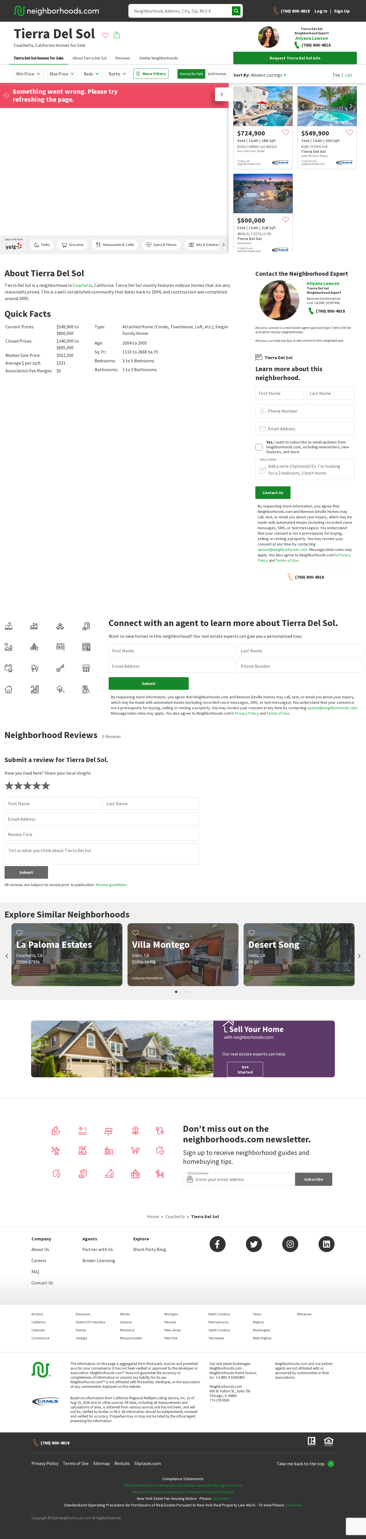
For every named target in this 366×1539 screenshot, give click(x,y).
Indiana (126, 1322)
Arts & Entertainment (212, 244)
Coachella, (24, 45)
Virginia (258, 1322)
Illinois (125, 1314)
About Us (40, 1249)
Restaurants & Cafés (118, 244)
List (348, 75)
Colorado (38, 1330)
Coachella (82, 285)
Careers (38, 1260)
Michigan (171, 1314)
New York (171, 1338)
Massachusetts (131, 1338)
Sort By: (241, 75)
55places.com (147, 1463)
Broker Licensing (98, 1260)
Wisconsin (304, 1314)
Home (153, 1216)
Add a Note (268, 459)
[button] (222, 94)
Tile (336, 75)
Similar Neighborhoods (158, 58)
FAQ (35, 1271)
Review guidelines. (112, 884)
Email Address (281, 428)
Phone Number (283, 411)
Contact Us (42, 1283)
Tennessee (216, 1338)
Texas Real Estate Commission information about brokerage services (183, 1485)
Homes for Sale (191, 73)
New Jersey (172, 1330)
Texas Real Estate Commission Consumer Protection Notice (183, 1491)
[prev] (239, 106)
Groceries (76, 244)
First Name (270, 393)
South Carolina (219, 1330)
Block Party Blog (149, 1249)
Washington (261, 1330)
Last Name (320, 393)
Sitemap (101, 1463)
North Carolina (219, 1314)
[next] (287, 106)
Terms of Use (287, 560)
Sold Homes (217, 73)
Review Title (20, 834)
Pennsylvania (218, 1322)
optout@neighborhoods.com (282, 549)
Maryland (127, 1330)
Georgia (81, 1338)
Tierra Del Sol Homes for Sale (38, 58)
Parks (45, 244)
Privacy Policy (247, 713)
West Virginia (262, 1338)
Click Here (220, 1498)
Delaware (83, 1314)
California (45, 45)
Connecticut (40, 1338)
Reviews (123, 58)
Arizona (37, 1314)
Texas (257, 1314)
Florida (81, 1330)
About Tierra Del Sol (89, 58)
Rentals (122, 1463)
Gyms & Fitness (164, 244)
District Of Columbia (90, 1322)
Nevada (170, 1322)
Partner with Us (97, 1249)
